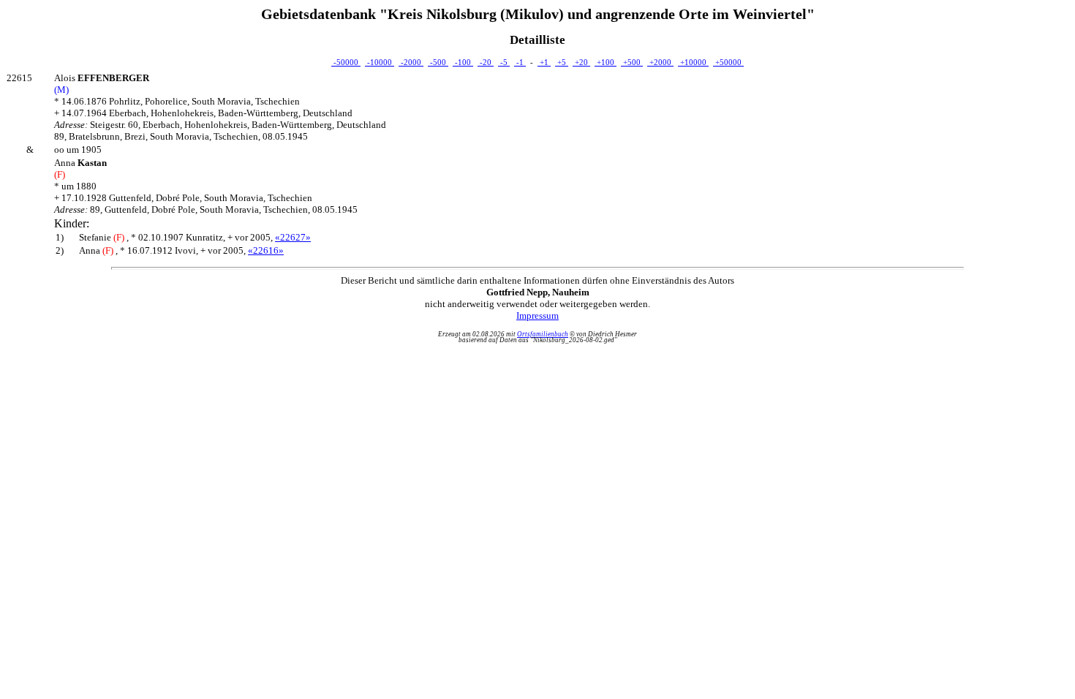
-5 (504, 62)
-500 (438, 62)
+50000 (728, 62)
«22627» (293, 237)
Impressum (537, 315)
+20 (581, 62)
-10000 (379, 62)
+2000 (660, 62)
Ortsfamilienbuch (542, 334)
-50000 (346, 62)
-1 (520, 62)
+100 (605, 62)
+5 (561, 62)
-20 (486, 62)
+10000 (693, 62)
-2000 (411, 62)
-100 (463, 62)
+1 (544, 62)
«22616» (266, 250)
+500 (632, 62)
